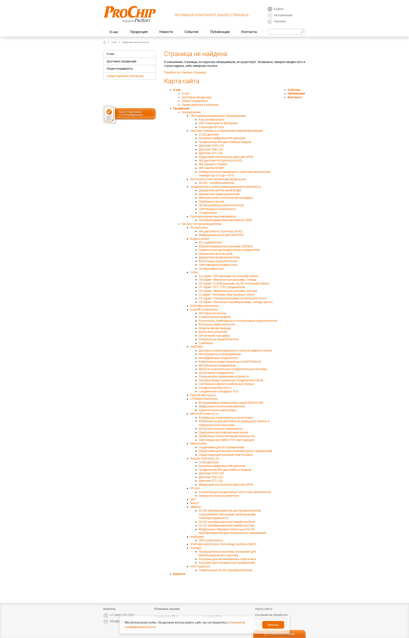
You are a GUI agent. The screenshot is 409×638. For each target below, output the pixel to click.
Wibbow (195, 507)
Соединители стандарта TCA (218, 391)
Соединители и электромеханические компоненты (225, 186)
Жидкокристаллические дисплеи (222, 406)
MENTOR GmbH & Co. (204, 413)
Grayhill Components (204, 309)
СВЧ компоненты (211, 540)
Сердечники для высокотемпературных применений (235, 451)
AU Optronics (199, 227)
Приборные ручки (211, 201)
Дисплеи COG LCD (211, 145)
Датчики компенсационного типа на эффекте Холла (235, 350)
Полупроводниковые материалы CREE (226, 220)
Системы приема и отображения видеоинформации (226, 130)
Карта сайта (263, 609)
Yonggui (195, 547)
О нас (113, 32)
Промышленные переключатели (221, 205)
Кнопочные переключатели (218, 261)
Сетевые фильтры (211, 268)
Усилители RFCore (211, 127)
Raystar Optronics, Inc (205, 458)
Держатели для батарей (215, 253)
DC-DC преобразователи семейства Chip (226, 525)
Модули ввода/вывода (215, 328)
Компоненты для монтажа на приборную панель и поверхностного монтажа (234, 423)
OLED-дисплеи (209, 134)
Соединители (208, 212)
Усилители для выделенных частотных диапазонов (235, 492)
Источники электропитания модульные (218, 179)
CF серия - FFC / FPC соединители (222, 287)
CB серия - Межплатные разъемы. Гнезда (227, 279)
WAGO (194, 503)
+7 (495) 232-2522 (122, 615)
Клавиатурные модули (214, 317)
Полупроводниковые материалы (213, 216)
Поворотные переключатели (219, 339)
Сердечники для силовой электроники (226, 454)
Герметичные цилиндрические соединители (229, 250)
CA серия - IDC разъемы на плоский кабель (229, 276)
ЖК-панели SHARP (212, 168)
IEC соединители (210, 242)
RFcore (195, 488)
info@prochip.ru (120, 621)
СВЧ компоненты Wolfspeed (218, 123)
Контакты (249, 32)
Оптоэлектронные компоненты (221, 428)
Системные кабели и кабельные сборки (226, 384)
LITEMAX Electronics (204, 399)
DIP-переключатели (212, 313)
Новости (166, 32)
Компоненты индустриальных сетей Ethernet (230, 361)
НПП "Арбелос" (200, 566)
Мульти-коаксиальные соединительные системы (233, 369)
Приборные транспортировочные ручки (227, 436)
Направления (191, 112)
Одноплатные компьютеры (218, 410)
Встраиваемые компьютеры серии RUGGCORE (231, 402)
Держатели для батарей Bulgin (220, 190)
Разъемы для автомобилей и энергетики (227, 559)
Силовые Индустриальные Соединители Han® (231, 380)
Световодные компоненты (217, 209)
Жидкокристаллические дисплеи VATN (226, 157)
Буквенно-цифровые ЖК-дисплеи (222, 138)
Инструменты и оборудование (220, 354)
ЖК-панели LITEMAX (213, 164)
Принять (273, 625)
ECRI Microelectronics (204, 306)
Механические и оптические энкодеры (226, 197)
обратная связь (282, 634)
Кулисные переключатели (217, 324)
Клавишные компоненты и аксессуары (226, 417)
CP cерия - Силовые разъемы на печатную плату (232, 298)
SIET (193, 499)
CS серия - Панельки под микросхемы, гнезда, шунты (236, 302)
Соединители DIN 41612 (215, 387)
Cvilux (194, 272)
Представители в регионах (125, 76)
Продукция (139, 32)
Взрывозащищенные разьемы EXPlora (226, 246)
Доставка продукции (121, 61)
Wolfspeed (197, 536)
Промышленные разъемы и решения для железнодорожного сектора (227, 553)
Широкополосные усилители (219, 495)
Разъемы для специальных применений (227, 562)
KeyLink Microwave (211, 119)
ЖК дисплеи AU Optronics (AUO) (220, 160)
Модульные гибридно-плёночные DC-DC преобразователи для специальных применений (232, 531)
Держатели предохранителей (219, 194)
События (191, 32)
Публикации (220, 32)
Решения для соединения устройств (224, 376)
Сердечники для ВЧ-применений (221, 447)
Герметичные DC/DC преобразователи (225, 570)
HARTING (196, 346)
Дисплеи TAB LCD (211, 149)
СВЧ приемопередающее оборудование (218, 115)
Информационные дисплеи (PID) (221, 235)
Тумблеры (206, 343)
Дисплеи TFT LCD (211, 153)
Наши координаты (120, 68)
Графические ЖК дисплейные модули (225, 142)
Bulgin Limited (199, 238)
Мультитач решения (213, 331)
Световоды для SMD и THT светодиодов (226, 440)
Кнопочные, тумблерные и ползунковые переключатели (238, 320)
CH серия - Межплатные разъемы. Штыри (228, 291)
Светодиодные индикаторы (218, 264)
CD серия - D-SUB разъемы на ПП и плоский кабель (234, 283)
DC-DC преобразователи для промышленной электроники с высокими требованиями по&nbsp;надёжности (230, 514)
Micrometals (198, 443)
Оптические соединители (216, 373)
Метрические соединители (217, 365)
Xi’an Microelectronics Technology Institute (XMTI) (223, 544)
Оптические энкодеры (214, 335)
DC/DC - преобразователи (216, 183)
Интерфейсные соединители (218, 358)
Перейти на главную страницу (185, 72)
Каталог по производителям (201, 224)
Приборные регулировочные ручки (223, 432)
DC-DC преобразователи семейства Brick (227, 522)
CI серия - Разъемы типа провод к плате (226, 294)
